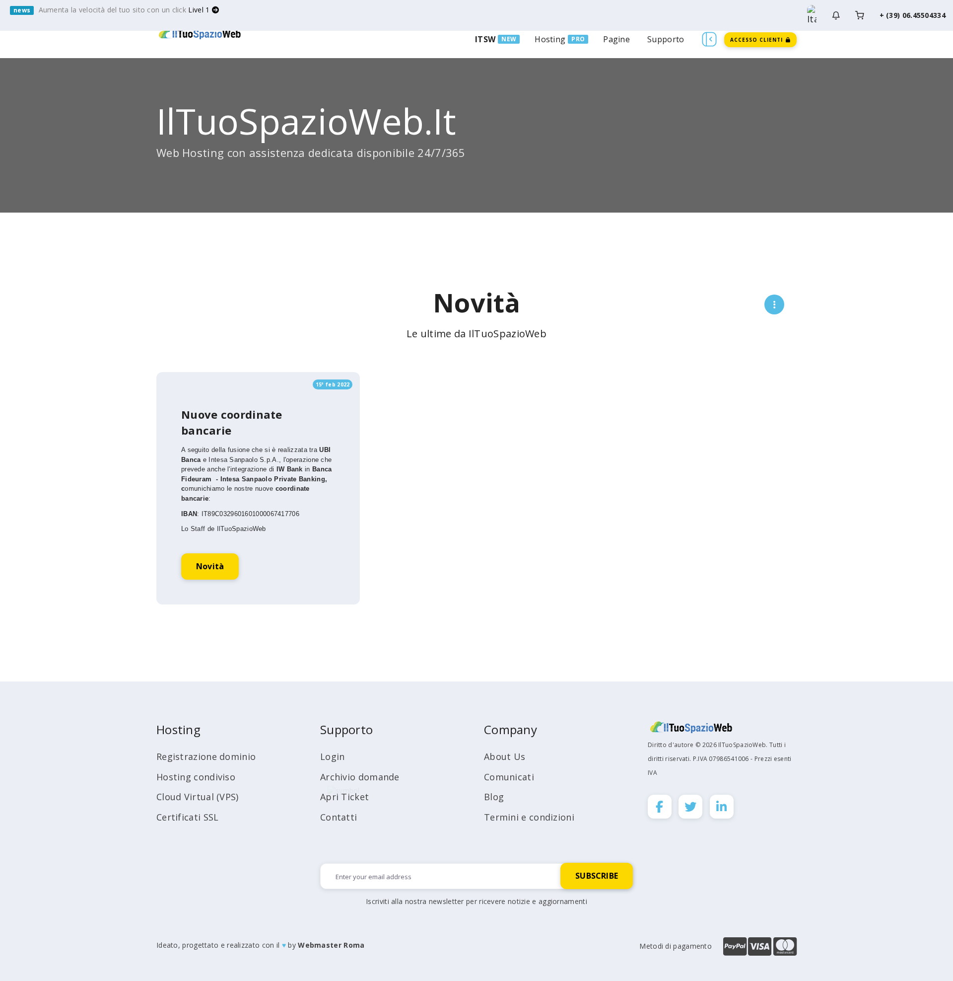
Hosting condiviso (195, 777)
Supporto (665, 39)
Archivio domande (360, 777)
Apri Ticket (344, 797)
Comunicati (509, 777)
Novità (210, 566)
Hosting (550, 39)
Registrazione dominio (206, 756)
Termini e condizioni (529, 817)
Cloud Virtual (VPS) (197, 797)
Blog (494, 797)
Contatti (338, 817)
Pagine (616, 39)
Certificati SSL (187, 817)
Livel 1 (199, 9)
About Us (504, 756)
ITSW (485, 39)
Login (332, 756)
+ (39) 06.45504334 (913, 15)
